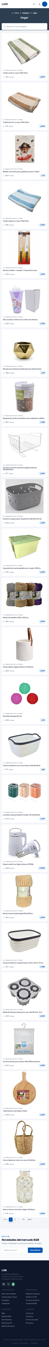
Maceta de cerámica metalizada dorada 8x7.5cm (22, 369)
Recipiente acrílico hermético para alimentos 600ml (23, 418)
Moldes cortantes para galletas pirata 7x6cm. (21, 172)
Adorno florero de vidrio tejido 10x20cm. (19, 1210)
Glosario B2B (6, 1316)
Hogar (21, 70)
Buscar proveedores (9, 1294)
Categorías (6, 1303)
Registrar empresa (33, 1294)
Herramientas (7, 1320)
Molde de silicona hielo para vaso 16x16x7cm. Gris (22, 1012)
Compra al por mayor (9, 1297)
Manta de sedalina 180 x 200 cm (15, 618)
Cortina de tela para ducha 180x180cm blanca (21, 1062)
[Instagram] (8, 1284)
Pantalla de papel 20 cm (12, 716)
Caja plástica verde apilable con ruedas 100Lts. (22, 568)
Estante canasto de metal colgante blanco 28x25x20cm (20, 469)
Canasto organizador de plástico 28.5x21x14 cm (22, 519)
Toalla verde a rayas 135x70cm (15, 73)
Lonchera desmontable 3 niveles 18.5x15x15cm (21, 815)
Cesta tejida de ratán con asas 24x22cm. (19, 1160)
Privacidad (33, 1343)
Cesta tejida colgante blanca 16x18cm (18, 667)
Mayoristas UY (7, 1323)
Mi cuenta (29, 1323)
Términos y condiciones (20, 1343)
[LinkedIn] (4, 1284)
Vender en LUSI (31, 1297)
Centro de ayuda (32, 1320)
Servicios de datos (32, 1300)
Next (30, 1219)
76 (23, 1219)
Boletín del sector (8, 1326)
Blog (3, 1313)
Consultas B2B (31, 1303)
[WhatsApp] (13, 1284)
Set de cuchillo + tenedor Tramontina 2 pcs (20, 270)
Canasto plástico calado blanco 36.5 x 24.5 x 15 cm (23, 963)
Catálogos (5, 1300)
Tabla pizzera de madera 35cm (15, 1111)
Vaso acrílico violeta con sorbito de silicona (20, 320)
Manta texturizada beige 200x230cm (18, 914)
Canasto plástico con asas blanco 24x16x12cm (21, 766)
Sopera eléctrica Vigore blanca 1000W (18, 864)
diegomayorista (11, 70)
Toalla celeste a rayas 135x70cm (16, 221)
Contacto (29, 1316)
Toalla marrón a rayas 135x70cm (16, 122)
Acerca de (29, 1313)
